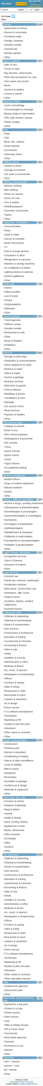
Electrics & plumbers (15, 752)
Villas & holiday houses (16, 1025)
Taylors (8, 214)
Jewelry (8, 813)
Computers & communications (20, 360)
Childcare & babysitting (16, 616)
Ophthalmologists (13, 528)
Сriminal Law (11, 576)
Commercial (10, 49)
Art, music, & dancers (15, 670)
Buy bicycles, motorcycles (18, 73)
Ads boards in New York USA (21, 1082)
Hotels (7, 653)
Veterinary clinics (13, 154)
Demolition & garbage (15, 781)
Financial (9, 1041)
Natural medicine (13, 487)
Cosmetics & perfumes (16, 210)
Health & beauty (12, 817)
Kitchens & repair (13, 369)
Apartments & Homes (15, 28)
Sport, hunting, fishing (15, 822)
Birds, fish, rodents (14, 141)
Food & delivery (12, 389)
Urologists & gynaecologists (18, 544)
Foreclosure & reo (13, 1045)
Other (7, 57)
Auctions (8, 846)
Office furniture (12, 834)
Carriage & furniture (14, 170)
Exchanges (10, 838)
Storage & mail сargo (15, 356)
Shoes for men (12, 198)
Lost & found (11, 296)
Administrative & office (16, 662)
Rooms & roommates (15, 32)
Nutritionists (10, 520)
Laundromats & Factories (17, 641)
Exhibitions (10, 345)
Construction (11, 744)
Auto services (11, 628)
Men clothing (11, 190)
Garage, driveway (13, 40)
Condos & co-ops (13, 1008)
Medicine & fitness (14, 666)
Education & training (15, 637)
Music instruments (14, 243)
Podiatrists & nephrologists (18, 536)
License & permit (13, 93)
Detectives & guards (15, 385)
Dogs (7, 133)
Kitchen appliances (14, 276)
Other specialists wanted (17, 978)
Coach (7, 459)
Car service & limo (14, 406)
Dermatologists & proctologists (20, 511)
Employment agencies (16, 986)
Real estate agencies (15, 1037)
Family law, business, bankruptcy (21, 580)
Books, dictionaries (14, 830)
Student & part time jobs (17, 724)
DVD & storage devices (16, 251)
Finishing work (11, 748)
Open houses (11, 1016)
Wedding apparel (13, 206)
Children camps (12, 324)
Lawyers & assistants (15, 699)
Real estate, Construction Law (20, 588)
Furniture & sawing (14, 682)
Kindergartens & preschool (18, 438)
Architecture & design (15, 785)
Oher (7, 178)
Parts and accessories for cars (20, 77)
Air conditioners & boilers (17, 267)
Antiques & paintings (15, 805)
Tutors (7, 447)
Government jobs (13, 990)
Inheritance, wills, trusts (16, 593)
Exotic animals (12, 146)
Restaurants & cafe (14, 332)
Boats (7, 85)
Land (7, 1021)
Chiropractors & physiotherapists (21, 507)
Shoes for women (13, 194)
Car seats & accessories (17, 174)
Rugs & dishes (12, 809)
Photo (7, 230)
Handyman (10, 773)
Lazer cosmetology (14, 105)
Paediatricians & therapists (18, 532)
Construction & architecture (18, 633)
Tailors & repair (12, 373)
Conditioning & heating (16, 756)
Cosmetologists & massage (18, 109)
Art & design (10, 703)
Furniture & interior (14, 801)
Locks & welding (12, 764)
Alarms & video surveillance (18, 760)
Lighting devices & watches (18, 272)
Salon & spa (10, 649)
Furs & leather (11, 202)
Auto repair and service (16, 81)
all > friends (10, 1069)
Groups (8, 300)
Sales (7, 842)
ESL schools (10, 442)
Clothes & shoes (13, 166)
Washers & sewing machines (19, 263)
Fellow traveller (12, 292)
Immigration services (15, 556)
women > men (11, 1065)
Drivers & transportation (17, 624)
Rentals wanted (12, 53)
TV (5, 247)
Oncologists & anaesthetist (18, 524)
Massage (9, 402)
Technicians (10, 715)
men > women (11, 1061)
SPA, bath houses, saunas (18, 117)
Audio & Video (11, 234)
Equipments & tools (14, 826)
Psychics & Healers (14, 414)
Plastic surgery (12, 122)
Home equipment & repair (18, 365)
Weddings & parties (14, 394)
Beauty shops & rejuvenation (19, 113)
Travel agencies (12, 320)
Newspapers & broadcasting (19, 674)
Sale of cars (10, 64)
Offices (8, 678)
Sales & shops (11, 686)
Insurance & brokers (15, 564)
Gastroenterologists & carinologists (22, 515)
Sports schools (12, 451)
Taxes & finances (13, 560)
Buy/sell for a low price (16, 1004)
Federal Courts (12, 597)
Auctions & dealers (14, 89)
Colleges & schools (14, 426)
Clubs (7, 336)
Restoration (10, 777)
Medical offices (12, 479)
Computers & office (14, 255)
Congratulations (12, 304)
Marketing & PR (12, 720)
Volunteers (10, 728)
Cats (6, 137)
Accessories (10, 150)
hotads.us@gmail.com (28, 1084)
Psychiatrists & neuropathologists (21, 540)
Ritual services (12, 410)
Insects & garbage (14, 377)
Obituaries (9, 308)
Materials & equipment (16, 789)
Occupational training (15, 467)
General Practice (13, 608)
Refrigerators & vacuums (17, 259)
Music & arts (11, 430)
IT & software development (18, 711)
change (38, 3)
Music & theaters (13, 340)
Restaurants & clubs (15, 691)
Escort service (11, 707)
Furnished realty (12, 36)
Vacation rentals (12, 44)
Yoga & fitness (11, 463)
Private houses (12, 1012)
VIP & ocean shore (14, 1029)
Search (8, 287)
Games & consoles (14, 238)
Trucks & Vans (12, 69)
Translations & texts (14, 398)
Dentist (8, 491)
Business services (13, 381)
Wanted (8, 1050)
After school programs (16, 434)
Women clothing (12, 185)
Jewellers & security (14, 657)
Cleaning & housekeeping (17, 620)
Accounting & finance (15, 645)
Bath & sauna (11, 769)
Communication (12, 226)
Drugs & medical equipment (19, 483)
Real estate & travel (14, 695)
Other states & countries (17, 732)
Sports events (11, 455)
